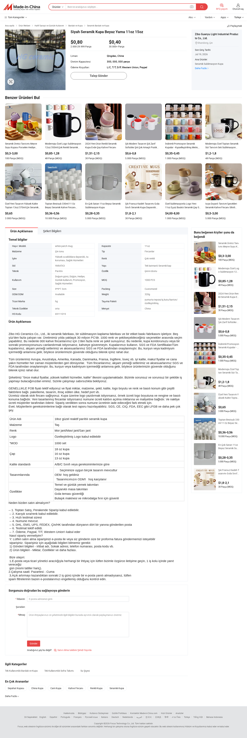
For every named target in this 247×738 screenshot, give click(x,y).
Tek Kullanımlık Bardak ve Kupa (21, 670)
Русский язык (91, 717)
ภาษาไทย (176, 717)
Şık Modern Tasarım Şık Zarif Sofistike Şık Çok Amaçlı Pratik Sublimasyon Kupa (228, 320)
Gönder (33, 643)
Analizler (179, 713)
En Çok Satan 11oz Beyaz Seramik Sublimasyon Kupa (228, 446)
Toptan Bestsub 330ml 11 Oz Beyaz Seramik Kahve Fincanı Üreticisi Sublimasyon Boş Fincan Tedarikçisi (228, 421)
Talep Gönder (99, 75)
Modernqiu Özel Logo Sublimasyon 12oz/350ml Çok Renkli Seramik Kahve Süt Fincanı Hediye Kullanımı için (228, 270)
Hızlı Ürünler (166, 713)
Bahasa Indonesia (214, 717)
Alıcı (191, 17)
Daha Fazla (201, 68)
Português (65, 717)
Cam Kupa (55, 688)
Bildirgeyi (82, 713)
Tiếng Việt (198, 717)
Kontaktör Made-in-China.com (143, 713)
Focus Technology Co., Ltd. (122, 723)
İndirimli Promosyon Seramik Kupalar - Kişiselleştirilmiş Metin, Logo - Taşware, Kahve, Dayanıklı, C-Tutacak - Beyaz (228, 345)
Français (77, 717)
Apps (223, 17)
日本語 (158, 717)
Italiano (104, 717)
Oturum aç (238, 8)
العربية (139, 717)
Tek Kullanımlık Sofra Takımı (59, 670)
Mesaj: (21, 614)
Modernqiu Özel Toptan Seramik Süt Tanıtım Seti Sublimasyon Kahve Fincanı (228, 371)
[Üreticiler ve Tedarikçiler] (21, 6)
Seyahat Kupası (16, 688)
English (42, 717)
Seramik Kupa (117, 688)
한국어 (149, 717)
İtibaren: (20, 599)
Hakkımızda (69, 713)
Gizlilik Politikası (119, 713)
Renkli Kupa (96, 688)
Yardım (208, 17)
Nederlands (127, 717)
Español (53, 717)
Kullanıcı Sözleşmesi (99, 713)
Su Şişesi (85, 670)
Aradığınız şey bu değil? (39, 650)
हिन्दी (166, 717)
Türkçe (187, 717)
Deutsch (115, 717)
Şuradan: (20, 606)
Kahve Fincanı (75, 688)
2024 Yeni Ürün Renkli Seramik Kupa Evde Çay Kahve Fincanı (228, 295)
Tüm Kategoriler (16, 17)
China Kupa (37, 688)
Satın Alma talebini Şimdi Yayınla (73, 650)
